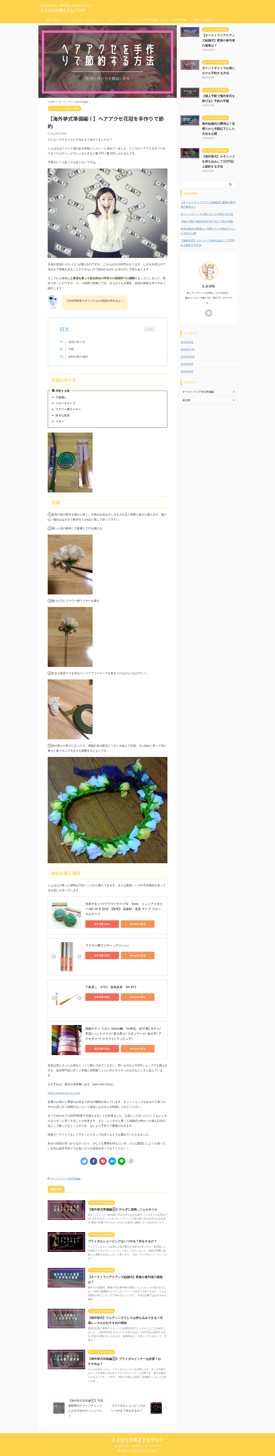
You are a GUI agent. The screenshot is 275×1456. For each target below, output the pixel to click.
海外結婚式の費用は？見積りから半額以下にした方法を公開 (218, 129)
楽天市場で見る (102, 924)
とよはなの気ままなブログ (62, 10)
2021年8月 (187, 371)
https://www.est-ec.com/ (64, 1093)
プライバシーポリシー (83, 19)
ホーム (113, 19)
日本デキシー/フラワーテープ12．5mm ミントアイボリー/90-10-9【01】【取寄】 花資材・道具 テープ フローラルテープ (124, 909)
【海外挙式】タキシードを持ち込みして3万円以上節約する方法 (218, 161)
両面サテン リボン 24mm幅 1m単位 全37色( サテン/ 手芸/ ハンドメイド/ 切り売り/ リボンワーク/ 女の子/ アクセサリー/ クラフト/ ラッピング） (123, 1033)
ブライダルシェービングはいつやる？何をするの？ (122, 1241)
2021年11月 (187, 349)
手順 (71, 349)
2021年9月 (187, 364)
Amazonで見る (138, 924)
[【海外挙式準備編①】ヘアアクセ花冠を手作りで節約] (112, 1161)
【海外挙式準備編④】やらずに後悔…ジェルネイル (122, 1209)
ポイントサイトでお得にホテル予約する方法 (207, 214)
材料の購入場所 (78, 356)
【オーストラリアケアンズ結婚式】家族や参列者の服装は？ (218, 40)
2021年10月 (188, 356)
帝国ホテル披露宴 (203, 19)
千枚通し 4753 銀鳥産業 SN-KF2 (110, 987)
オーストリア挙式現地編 (173, 19)
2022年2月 (187, 342)
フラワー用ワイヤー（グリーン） (107, 945)
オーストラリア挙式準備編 (143, 19)
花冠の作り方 (76, 342)
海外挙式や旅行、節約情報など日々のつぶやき (137, 1446)
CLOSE (149, 329)
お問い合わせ (53, 19)
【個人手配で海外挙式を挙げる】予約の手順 (207, 221)
